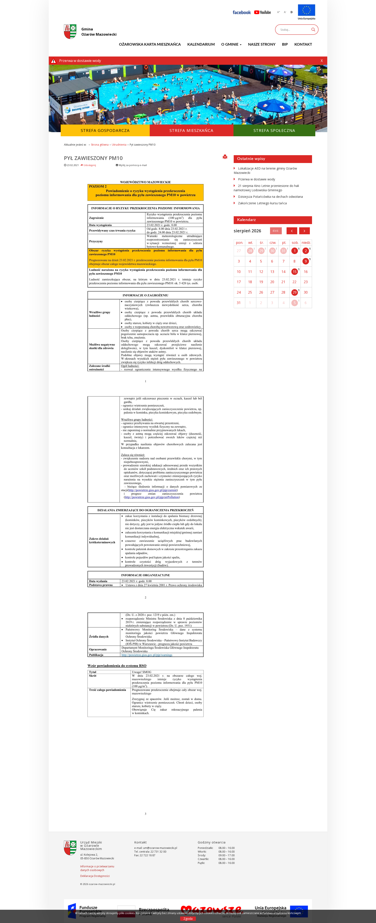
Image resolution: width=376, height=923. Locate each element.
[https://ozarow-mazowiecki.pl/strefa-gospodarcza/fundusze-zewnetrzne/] (306, 12)
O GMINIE (230, 44)
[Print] (225, 157)
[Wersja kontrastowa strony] (291, 12)
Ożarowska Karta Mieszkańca (150, 44)
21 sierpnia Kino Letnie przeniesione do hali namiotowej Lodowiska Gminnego (266, 188)
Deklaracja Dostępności (95, 876)
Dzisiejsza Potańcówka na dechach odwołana (270, 197)
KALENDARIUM (201, 44)
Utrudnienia (119, 144)
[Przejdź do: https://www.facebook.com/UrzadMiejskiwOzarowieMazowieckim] (242, 12)
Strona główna (100, 144)
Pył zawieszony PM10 (93, 157)
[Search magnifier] (313, 30)
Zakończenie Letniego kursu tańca (262, 203)
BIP (285, 44)
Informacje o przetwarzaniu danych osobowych (97, 868)
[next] (304, 230)
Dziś (276, 230)
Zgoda (188, 918)
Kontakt (303, 44)
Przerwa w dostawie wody (256, 179)
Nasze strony (261, 44)
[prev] (292, 230)
